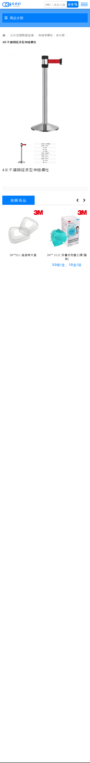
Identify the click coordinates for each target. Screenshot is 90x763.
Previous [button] (77, 200)
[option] (45, 94)
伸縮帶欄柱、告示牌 (51, 35)
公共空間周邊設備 (22, 35)
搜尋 (71, 4)
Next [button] (84, 200)
